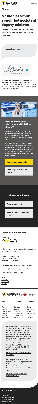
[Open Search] (27, 3)
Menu (33, 3)
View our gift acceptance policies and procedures (18, 269)
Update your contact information (12, 272)
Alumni (5, 9)
